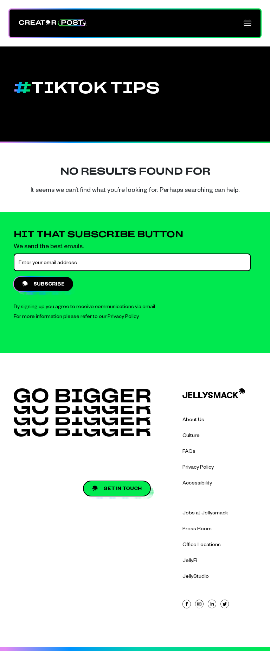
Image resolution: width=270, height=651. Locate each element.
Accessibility (197, 484)
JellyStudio (195, 577)
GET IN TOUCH (122, 489)
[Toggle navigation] (247, 23)
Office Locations (201, 545)
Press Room (197, 529)
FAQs (188, 452)
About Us (193, 420)
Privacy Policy (123, 317)
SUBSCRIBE (49, 285)
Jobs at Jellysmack (205, 514)
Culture (191, 436)
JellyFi (189, 561)
